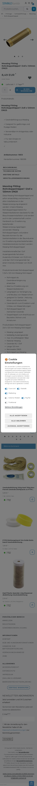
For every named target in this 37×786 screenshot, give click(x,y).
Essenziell (12, 388)
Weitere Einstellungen (14, 407)
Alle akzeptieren (18, 416)
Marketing (12, 393)
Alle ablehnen (18, 421)
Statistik (23, 388)
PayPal (27, 398)
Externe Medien (14, 398)
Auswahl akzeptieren (18, 426)
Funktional (12, 402)
